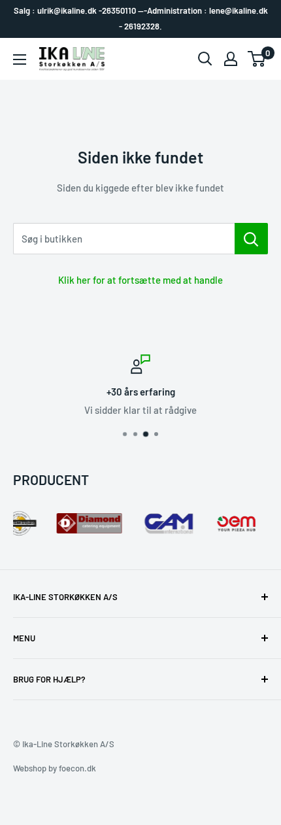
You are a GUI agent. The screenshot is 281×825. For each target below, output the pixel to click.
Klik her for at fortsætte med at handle (140, 280)
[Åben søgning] (205, 59)
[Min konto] (230, 59)
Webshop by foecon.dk (54, 768)
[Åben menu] (19, 59)
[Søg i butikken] (251, 238)
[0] (257, 59)
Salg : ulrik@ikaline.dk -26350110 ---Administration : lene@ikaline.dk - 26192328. (141, 18)
